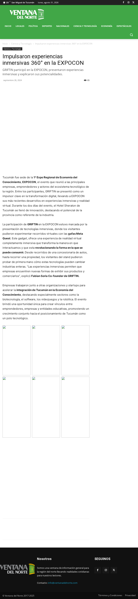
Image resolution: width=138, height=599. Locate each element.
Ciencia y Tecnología (21, 43)
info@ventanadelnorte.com (62, 582)
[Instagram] (128, 3)
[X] (133, 3)
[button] (131, 35)
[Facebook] (123, 3)
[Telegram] (30, 88)
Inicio (5, 43)
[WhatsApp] (22, 88)
